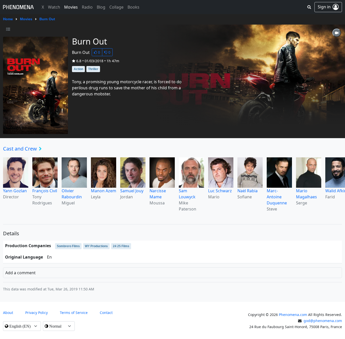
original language (24, 257)
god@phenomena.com (323, 320)
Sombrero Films (68, 246)
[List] (8, 29)
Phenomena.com (293, 314)
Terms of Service (74, 312)
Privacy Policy (36, 312)
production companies (28, 245)
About (8, 312)
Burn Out (47, 19)
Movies (26, 19)
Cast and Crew (20, 148)
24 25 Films (121, 246)
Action (78, 69)
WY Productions (96, 246)
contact (106, 312)
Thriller (93, 69)
